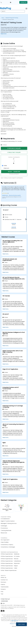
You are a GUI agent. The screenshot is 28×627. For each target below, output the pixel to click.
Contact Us (23, 2)
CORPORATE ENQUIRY (14, 148)
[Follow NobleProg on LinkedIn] (1, 611)
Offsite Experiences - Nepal (9, 565)
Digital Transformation (8, 521)
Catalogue (4, 526)
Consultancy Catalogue (8, 547)
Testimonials (4, 587)
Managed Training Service (8, 523)
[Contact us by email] (10, 2)
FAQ (2, 591)
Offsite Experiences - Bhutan (9, 558)
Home (3, 17)
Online (5, 165)
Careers (3, 589)
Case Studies (5, 542)
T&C (2, 594)
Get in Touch (21, 624)
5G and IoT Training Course (8, 19)
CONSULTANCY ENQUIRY (14, 152)
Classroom (6, 168)
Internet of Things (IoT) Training (12, 17)
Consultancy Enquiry (7, 544)
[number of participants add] (14, 163)
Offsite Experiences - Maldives (10, 554)
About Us (3, 577)
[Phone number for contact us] (1, 2)
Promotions (4, 528)
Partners (3, 582)
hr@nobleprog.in (14, 620)
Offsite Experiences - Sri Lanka (10, 556)
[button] (25, 219)
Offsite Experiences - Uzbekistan (11, 561)
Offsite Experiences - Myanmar (10, 563)
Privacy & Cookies (14, 623)
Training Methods (6, 530)
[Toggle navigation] (26, 8)
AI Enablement (5, 518)
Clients (3, 584)
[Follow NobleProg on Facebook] (3, 611)
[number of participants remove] (14, 159)
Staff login (14, 626)
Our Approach (5, 540)
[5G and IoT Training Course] (6, 8)
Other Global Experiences (8, 570)
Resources (4, 533)
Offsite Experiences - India (9, 568)
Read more (3, 33)
